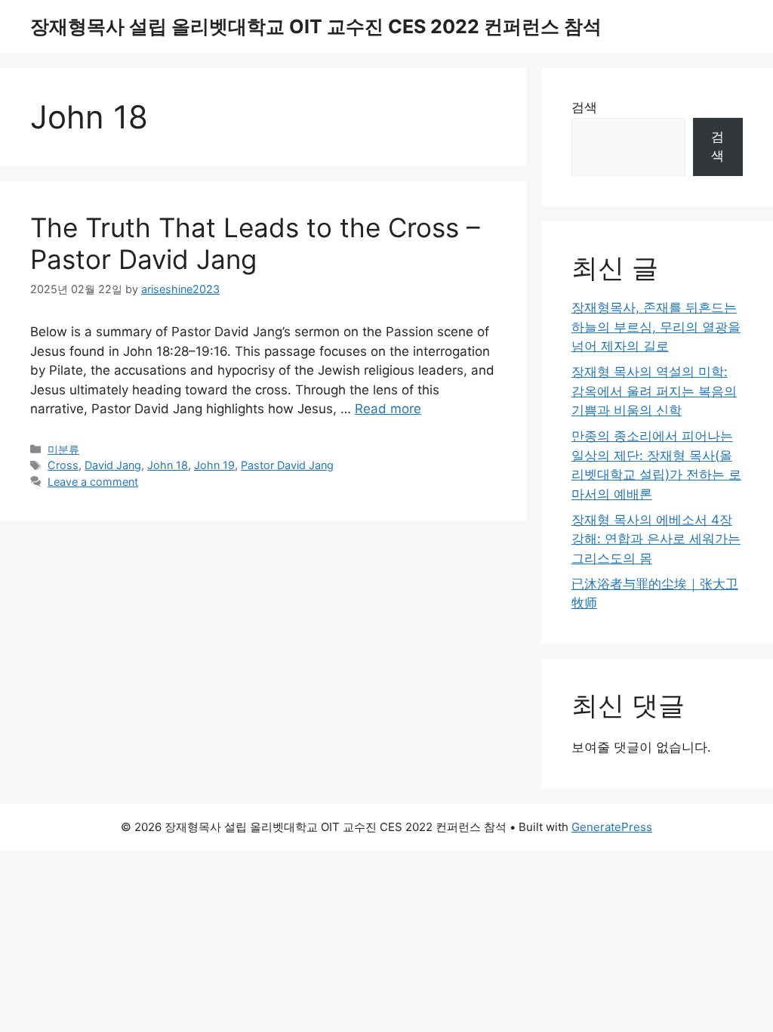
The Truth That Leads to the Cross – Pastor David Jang (255, 243)
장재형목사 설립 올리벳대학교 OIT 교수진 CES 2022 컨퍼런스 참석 (316, 26)
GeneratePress (611, 827)
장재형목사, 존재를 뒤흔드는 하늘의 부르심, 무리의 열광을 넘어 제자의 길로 (656, 327)
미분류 (63, 449)
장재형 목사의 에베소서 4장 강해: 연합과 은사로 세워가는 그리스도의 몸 (656, 539)
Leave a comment (93, 481)
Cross (63, 465)
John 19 (214, 465)
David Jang (113, 465)
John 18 (167, 465)
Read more (388, 408)
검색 (584, 107)
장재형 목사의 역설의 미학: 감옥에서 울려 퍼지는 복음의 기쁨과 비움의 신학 (654, 391)
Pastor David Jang (287, 465)
